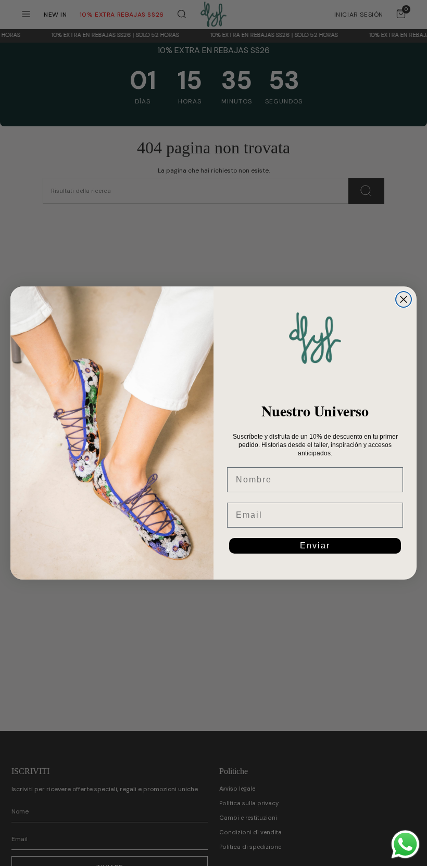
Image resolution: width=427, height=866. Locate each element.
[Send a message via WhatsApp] (405, 844)
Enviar (315, 545)
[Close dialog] (403, 299)
